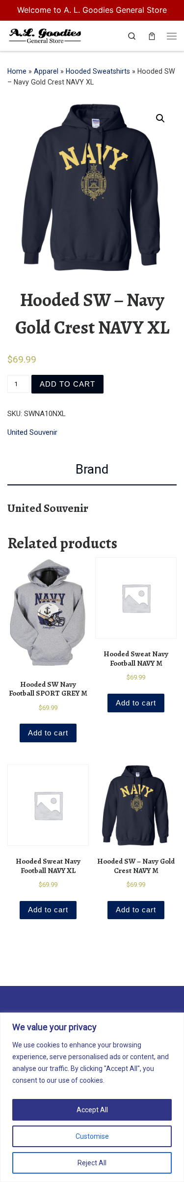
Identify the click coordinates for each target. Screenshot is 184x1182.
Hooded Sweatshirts (98, 71)
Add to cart (67, 384)
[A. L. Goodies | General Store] (45, 34)
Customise (92, 1136)
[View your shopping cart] (152, 36)
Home (16, 71)
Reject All (92, 1163)
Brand (92, 469)
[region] (92, 1097)
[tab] (92, 469)
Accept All (92, 1110)
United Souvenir (32, 432)
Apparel (46, 71)
